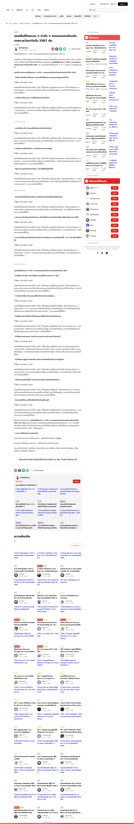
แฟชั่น (61, 16)
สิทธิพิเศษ (19, 10)
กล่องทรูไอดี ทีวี (104, 4)
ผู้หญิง (16, 23)
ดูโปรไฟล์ (18, 481)
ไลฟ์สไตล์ (87, 16)
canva (58, 438)
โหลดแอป (92, 4)
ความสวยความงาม (50, 16)
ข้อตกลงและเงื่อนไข (90, 247)
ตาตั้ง (39, 10)
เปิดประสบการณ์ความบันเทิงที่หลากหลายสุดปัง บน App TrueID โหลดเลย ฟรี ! (48, 459)
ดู (12, 10)
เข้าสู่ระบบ (123, 4)
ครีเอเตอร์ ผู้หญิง (25, 23)
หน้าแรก (38, 16)
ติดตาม (77, 481)
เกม (33, 10)
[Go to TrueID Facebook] (97, 254)
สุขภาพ (69, 16)
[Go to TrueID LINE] (106, 254)
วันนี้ (7, 10)
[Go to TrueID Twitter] (102, 254)
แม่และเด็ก (78, 16)
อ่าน (27, 10)
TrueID (12, 4)
